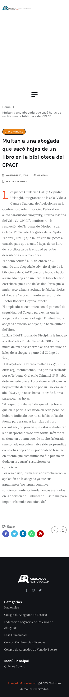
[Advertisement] (34, 46)
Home (7, 107)
